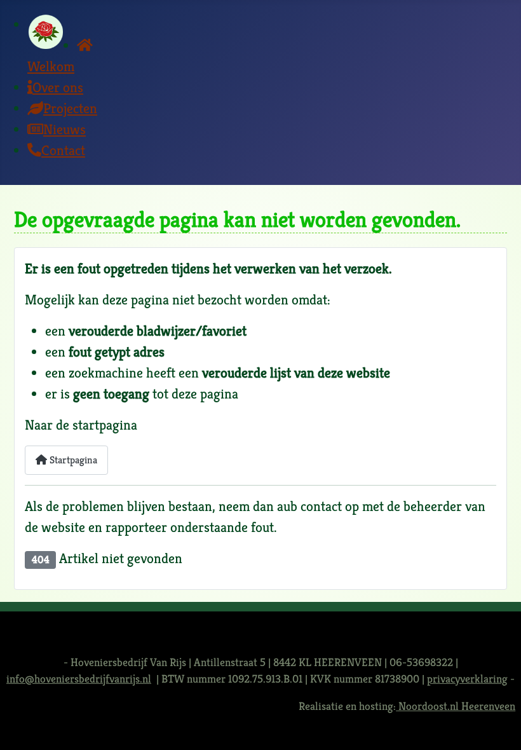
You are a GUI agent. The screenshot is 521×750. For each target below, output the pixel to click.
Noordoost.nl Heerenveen (455, 706)
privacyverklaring (467, 679)
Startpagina (72, 460)
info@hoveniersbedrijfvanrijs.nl (78, 679)
